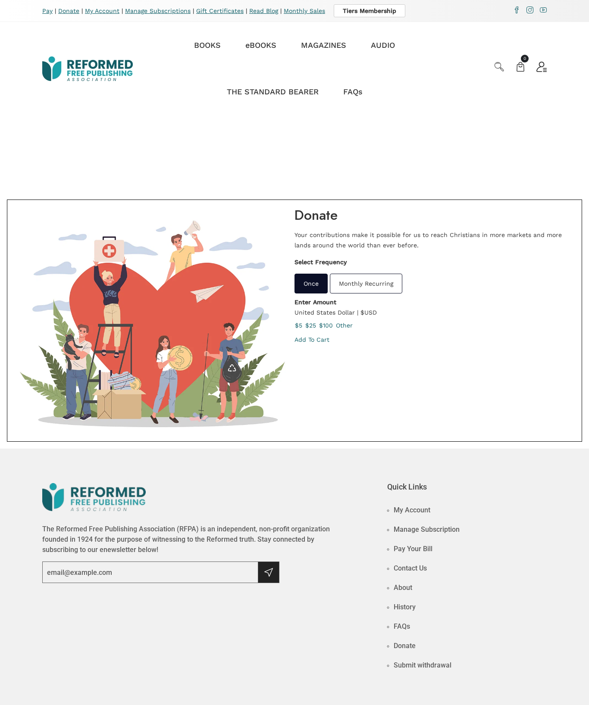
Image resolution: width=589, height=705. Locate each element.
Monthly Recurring (366, 283)
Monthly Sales (304, 10)
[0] (520, 68)
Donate (68, 10)
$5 (298, 325)
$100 (326, 325)
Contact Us (410, 568)
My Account (102, 10)
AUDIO (383, 45)
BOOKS (207, 45)
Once (311, 283)
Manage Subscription (427, 529)
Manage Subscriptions (158, 10)
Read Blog (263, 10)
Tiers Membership (369, 10)
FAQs (353, 91)
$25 (310, 325)
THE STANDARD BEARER (273, 91)
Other (344, 325)
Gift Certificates (220, 10)
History (405, 607)
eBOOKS (260, 45)
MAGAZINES (323, 45)
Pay (47, 10)
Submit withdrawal (422, 665)
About (403, 587)
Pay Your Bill (413, 549)
